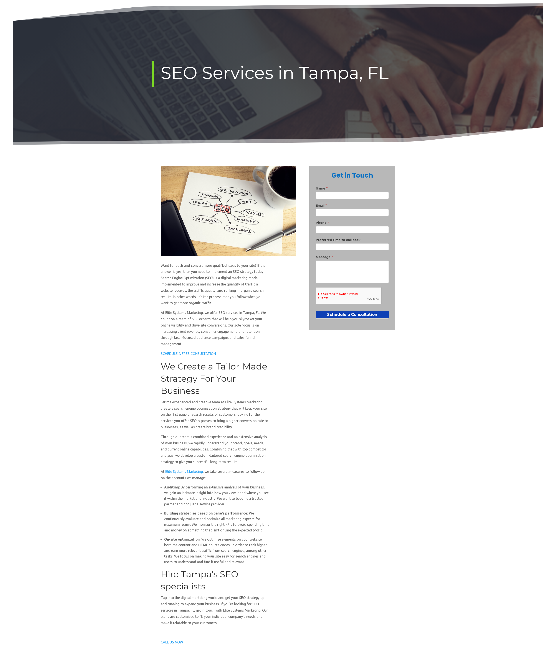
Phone (322, 223)
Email (321, 206)
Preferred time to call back (338, 240)
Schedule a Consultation (352, 314)
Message (324, 257)
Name (322, 188)
